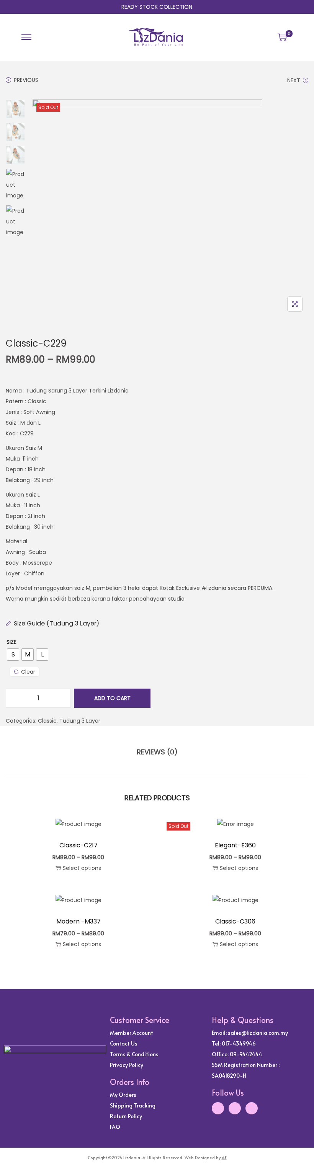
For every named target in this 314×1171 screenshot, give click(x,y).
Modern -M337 (78, 921)
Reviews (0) (157, 752)
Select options (82, 868)
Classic (47, 721)
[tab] (157, 752)
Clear (28, 672)
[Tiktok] (251, 1108)
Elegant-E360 (235, 845)
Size (11, 642)
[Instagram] (218, 1108)
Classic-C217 (78, 845)
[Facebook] (235, 1108)
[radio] (13, 654)
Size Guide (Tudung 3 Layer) (56, 623)
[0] (282, 37)
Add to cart (112, 698)
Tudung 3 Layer (79, 721)
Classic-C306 (235, 921)
